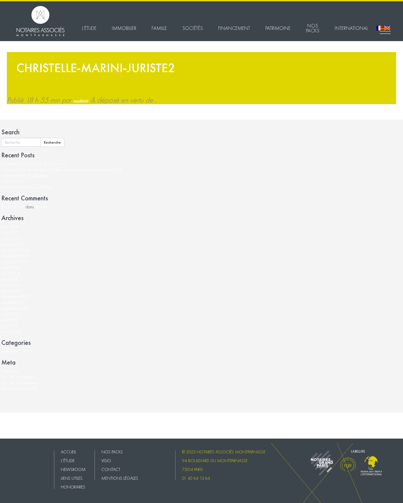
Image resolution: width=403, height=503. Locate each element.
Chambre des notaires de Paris (27, 187)
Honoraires (73, 487)
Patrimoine (278, 28)
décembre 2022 (15, 296)
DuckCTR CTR (12, 207)
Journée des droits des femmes (27, 175)
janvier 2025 (12, 244)
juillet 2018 (10, 320)
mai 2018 (9, 325)
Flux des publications (18, 377)
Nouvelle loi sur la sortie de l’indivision (33, 164)
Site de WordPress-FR (19, 388)
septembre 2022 (15, 308)
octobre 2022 (13, 302)
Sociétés (192, 28)
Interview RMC (13, 181)
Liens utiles (72, 478)
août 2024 (10, 267)
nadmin (80, 101)
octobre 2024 (13, 262)
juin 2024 (9, 279)
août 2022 (10, 314)
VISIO (5, 421)
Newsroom (73, 469)
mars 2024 (10, 285)
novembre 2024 (15, 255)
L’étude (89, 28)
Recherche (52, 142)
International (351, 28)
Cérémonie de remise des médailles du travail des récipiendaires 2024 (61, 169)
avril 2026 (10, 226)
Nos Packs (312, 28)
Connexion (10, 371)
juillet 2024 (10, 273)
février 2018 (11, 331)
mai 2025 (9, 232)
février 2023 (11, 291)
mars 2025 (10, 238)
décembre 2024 (15, 250)
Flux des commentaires (20, 383)
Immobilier (124, 28)
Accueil (41, 207)
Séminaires (10, 351)
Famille (159, 28)
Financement (234, 28)
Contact (6, 427)
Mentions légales (14, 433)
